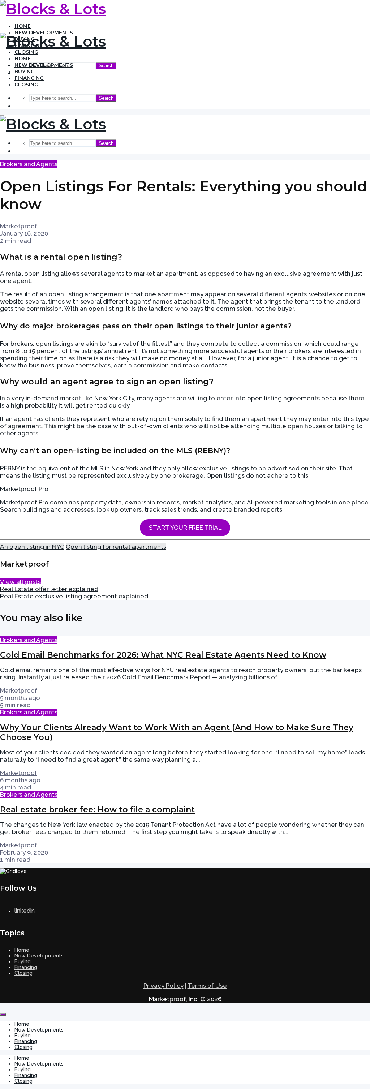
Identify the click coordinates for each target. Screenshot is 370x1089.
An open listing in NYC (32, 546)
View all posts (20, 581)
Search (106, 65)
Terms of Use (207, 985)
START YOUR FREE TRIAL (185, 527)
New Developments (43, 65)
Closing (26, 52)
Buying (24, 71)
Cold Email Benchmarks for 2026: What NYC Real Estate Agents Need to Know (163, 655)
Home (22, 26)
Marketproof (18, 226)
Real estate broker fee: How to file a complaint (97, 809)
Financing (29, 78)
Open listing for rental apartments (116, 546)
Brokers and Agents (28, 164)
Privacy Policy (163, 985)
